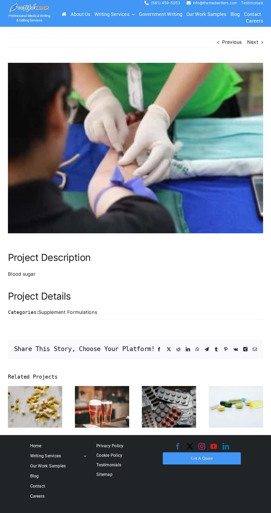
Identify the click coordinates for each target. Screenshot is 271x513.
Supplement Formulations (67, 312)
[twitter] (190, 446)
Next (252, 42)
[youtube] (213, 446)
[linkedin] (226, 446)
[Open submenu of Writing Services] (84, 456)
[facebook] (177, 446)
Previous (232, 42)
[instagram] (201, 446)
